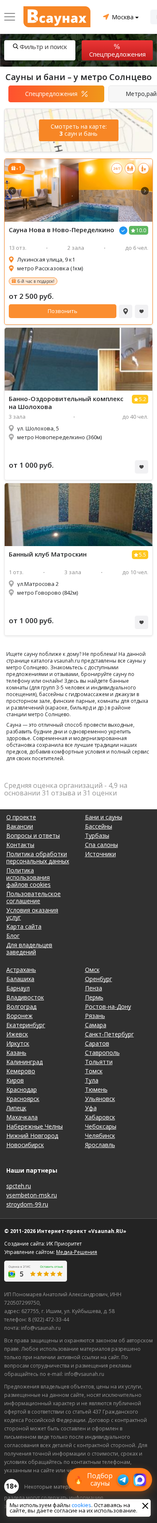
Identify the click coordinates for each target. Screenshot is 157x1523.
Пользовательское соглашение (33, 897)
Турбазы (97, 835)
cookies (81, 1505)
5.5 (142, 554)
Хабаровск (100, 1117)
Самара (95, 1024)
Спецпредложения (117, 54)
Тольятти (99, 1061)
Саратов (97, 1043)
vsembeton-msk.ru (31, 1195)
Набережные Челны (34, 1126)
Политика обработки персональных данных (37, 857)
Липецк (16, 1107)
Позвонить (62, 311)
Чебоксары (100, 1126)
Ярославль (100, 1144)
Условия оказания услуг (32, 914)
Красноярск (22, 1098)
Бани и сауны (103, 817)
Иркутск (17, 1043)
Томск (94, 1071)
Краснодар (21, 1089)
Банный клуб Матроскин (48, 554)
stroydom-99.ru (27, 1204)
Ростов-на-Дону (108, 1006)
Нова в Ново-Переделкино (61, 230)
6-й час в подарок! (36, 281)
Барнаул (18, 988)
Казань (16, 1052)
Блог (13, 935)
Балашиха (20, 978)
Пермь (94, 997)
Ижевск (17, 1034)
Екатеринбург (25, 1024)
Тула (91, 1080)
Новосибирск (25, 1144)
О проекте (21, 817)
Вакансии (19, 826)
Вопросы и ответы (33, 835)
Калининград (24, 1061)
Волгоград (21, 1006)
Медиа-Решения (76, 1252)
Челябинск (100, 1135)
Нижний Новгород (32, 1135)
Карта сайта (23, 926)
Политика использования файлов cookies (28, 877)
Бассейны (98, 826)
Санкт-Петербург (109, 1034)
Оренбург (98, 978)
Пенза (93, 988)
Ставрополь (102, 1052)
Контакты (20, 844)
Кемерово (20, 1071)
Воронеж (19, 1015)
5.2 (142, 399)
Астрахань (21, 969)
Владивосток (25, 997)
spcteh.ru (18, 1185)
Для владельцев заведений (29, 948)
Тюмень (96, 1089)
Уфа (91, 1107)
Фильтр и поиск (43, 46)
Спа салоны (101, 844)
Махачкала (22, 1117)
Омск (92, 969)
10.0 (141, 230)
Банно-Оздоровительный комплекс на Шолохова (66, 403)
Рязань (95, 1015)
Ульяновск (100, 1098)
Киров (15, 1080)
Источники (100, 853)
